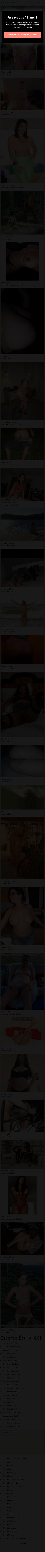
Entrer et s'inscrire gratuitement (22, 35)
